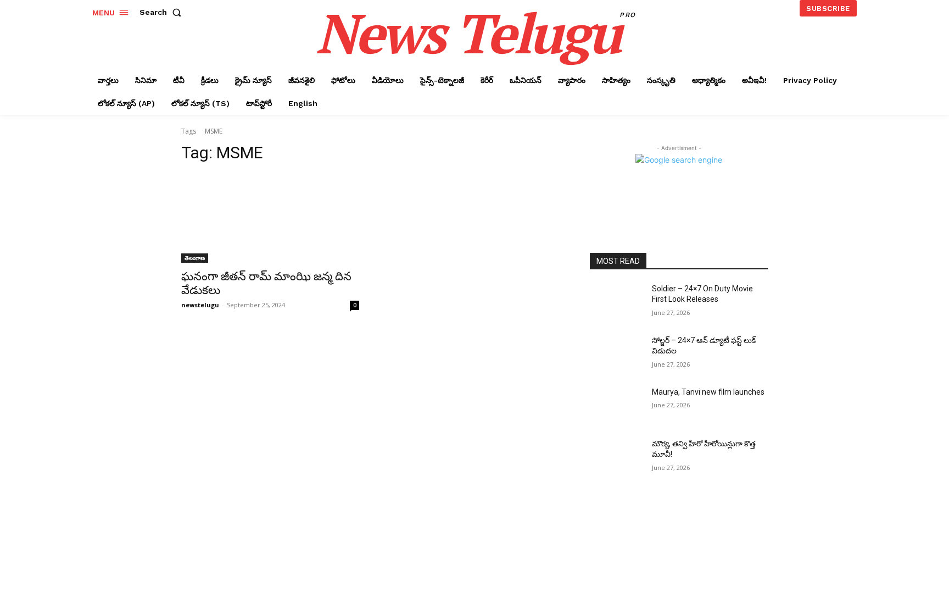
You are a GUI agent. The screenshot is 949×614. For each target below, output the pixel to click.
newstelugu (200, 305)
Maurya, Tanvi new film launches (708, 392)
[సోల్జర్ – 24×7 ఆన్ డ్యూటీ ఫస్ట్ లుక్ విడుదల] (616, 354)
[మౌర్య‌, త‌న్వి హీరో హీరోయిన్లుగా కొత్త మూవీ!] (616, 457)
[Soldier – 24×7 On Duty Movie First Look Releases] (616, 302)
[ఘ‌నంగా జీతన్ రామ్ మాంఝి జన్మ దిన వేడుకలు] (270, 218)
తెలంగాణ (195, 258)
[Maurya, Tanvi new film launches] (616, 405)
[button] (162, 12)
